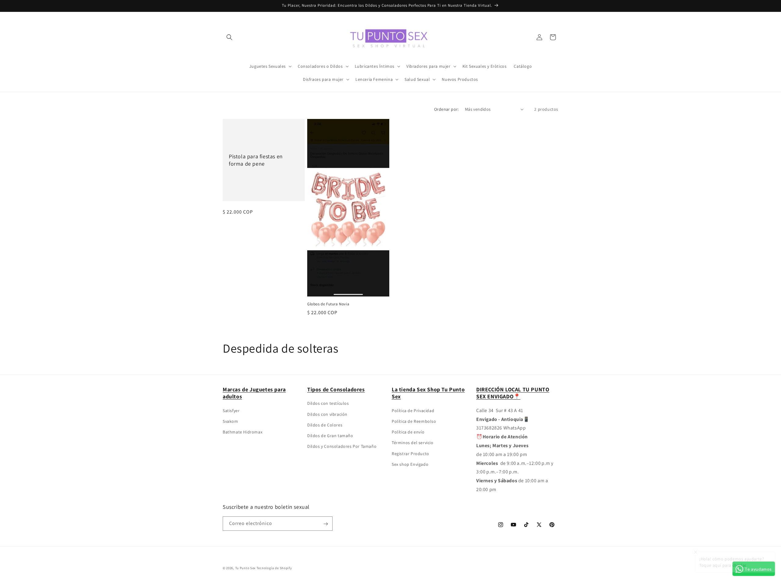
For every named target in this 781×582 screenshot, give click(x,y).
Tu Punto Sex (245, 568)
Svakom (230, 421)
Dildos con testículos (328, 403)
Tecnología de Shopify (274, 568)
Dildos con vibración (327, 414)
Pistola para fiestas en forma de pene (256, 160)
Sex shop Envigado (410, 464)
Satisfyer (231, 410)
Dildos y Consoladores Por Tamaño (341, 446)
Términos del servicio (413, 443)
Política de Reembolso (414, 421)
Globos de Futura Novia (328, 304)
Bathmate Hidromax (242, 432)
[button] (229, 37)
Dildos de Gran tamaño (330, 435)
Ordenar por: (446, 109)
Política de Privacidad (413, 410)
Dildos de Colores (324, 425)
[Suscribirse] (325, 524)
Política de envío (408, 432)
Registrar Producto (410, 453)
